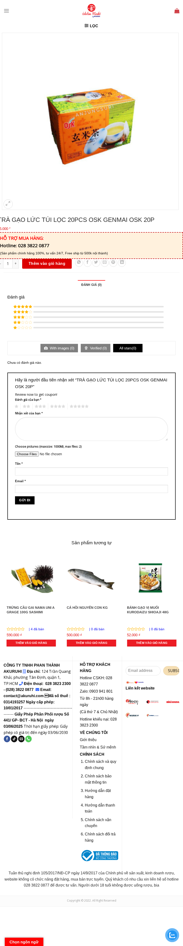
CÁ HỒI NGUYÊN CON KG (87, 607)
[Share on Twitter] (96, 263)
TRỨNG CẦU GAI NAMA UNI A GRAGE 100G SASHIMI (30, 610)
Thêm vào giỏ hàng (47, 264)
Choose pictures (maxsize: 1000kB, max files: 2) (48, 446)
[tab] (91, 285)
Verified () (98, 348)
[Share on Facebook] (88, 263)
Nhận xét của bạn (29, 413)
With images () (61, 348)
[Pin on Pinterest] (113, 263)
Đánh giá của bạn (28, 400)
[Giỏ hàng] (176, 10)
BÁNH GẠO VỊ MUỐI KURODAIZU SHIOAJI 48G (148, 610)
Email (20, 481)
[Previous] (3, 604)
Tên (19, 463)
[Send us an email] (21, 739)
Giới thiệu (88, 740)
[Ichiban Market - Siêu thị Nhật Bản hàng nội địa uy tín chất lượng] (91, 10)
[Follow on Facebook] (7, 739)
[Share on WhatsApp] (79, 263)
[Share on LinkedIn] (122, 263)
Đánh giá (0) (91, 285)
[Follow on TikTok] (14, 739)
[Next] (179, 604)
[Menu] (6, 10)
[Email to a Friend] (105, 263)
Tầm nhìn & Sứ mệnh (98, 747)
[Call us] (28, 739)
